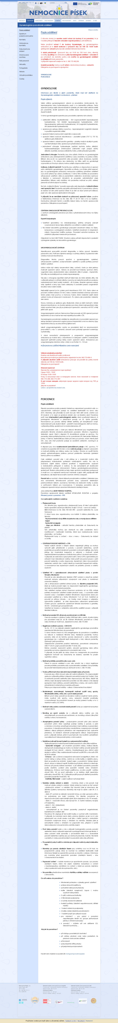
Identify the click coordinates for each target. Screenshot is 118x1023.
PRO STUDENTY (66, 21)
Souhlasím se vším (70, 1021)
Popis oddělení (24, 30)
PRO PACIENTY (49, 21)
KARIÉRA (57, 21)
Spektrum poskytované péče (26, 35)
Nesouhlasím (81, 1021)
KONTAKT (88, 21)
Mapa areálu (93, 30)
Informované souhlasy (24, 56)
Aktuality (22, 64)
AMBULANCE (38, 21)
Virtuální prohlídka (25, 75)
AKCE (74, 21)
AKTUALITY (22, 21)
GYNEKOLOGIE (46, 74)
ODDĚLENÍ (30, 21)
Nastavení (89, 1021)
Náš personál (24, 61)
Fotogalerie (23, 68)
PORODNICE (45, 77)
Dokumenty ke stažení (24, 50)
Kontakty (22, 39)
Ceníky (21, 79)
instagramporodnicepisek (75, 954)
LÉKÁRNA (81, 21)
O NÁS (95, 21)
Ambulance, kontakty (23, 44)
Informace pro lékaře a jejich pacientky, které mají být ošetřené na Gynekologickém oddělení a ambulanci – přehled (69, 94)
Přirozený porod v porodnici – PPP (53, 495)
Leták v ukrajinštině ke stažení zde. (53, 388)
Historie (21, 71)
